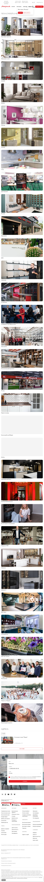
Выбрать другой (26, 12)
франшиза (6, 1)
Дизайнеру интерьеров (35, 815)
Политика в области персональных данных (8, 863)
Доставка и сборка (26, 826)
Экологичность (15, 829)
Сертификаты (14, 833)
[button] (31, 6)
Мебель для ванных (5, 818)
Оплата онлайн (25, 813)
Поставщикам (36, 818)
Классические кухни (5, 813)
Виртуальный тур (36, 836)
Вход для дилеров (36, 821)
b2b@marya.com (4, 858)
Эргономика (14, 831)
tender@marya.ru (4, 850)
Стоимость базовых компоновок (26, 815)
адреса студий (18, 2)
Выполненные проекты (15, 812)
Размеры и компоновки (14, 820)
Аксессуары (4, 834)
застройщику (6, 2)
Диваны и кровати (5, 828)
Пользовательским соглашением (22, 878)
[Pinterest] (11, 794)
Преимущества (4, 822)
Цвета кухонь (15, 827)
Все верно (20, 12)
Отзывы (13, 816)
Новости (34, 834)
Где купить (24, 831)
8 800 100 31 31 (40, 2)
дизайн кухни (27, 845)
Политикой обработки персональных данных (27, 777)
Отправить (25, 781)
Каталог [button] (13, 6)
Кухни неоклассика (5, 814)
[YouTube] (8, 794)
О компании (35, 829)
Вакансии (35, 838)
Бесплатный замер (26, 824)
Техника (3, 830)
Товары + (3, 825)
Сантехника (3, 832)
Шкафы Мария (4, 816)
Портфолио (14, 808)
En (34, 2)
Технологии (3, 820)
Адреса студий (25, 834)
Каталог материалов (16, 824)
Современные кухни (5, 811)
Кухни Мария (3, 808)
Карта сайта (35, 840)
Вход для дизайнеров (37, 824)
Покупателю (24, 808)
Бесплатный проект (26, 822)
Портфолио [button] (19, 6)
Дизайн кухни (15, 818)
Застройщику (36, 813)
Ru (32, 2)
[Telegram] (14, 794)
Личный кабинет (25, 811)
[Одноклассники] (5, 794)
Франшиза (35, 811)
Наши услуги (24, 819)
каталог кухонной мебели (34, 845)
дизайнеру (6, 3)
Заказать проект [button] (39, 6)
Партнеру (35, 808)
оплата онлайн (18, 1)
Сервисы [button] (25, 6)
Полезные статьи (15, 814)
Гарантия (24, 828)
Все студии (22, 748)
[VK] (2, 794)
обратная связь (25, 1)
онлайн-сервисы (25, 2)
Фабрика (35, 832)
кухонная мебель (22, 845)
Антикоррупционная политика (6, 865)
